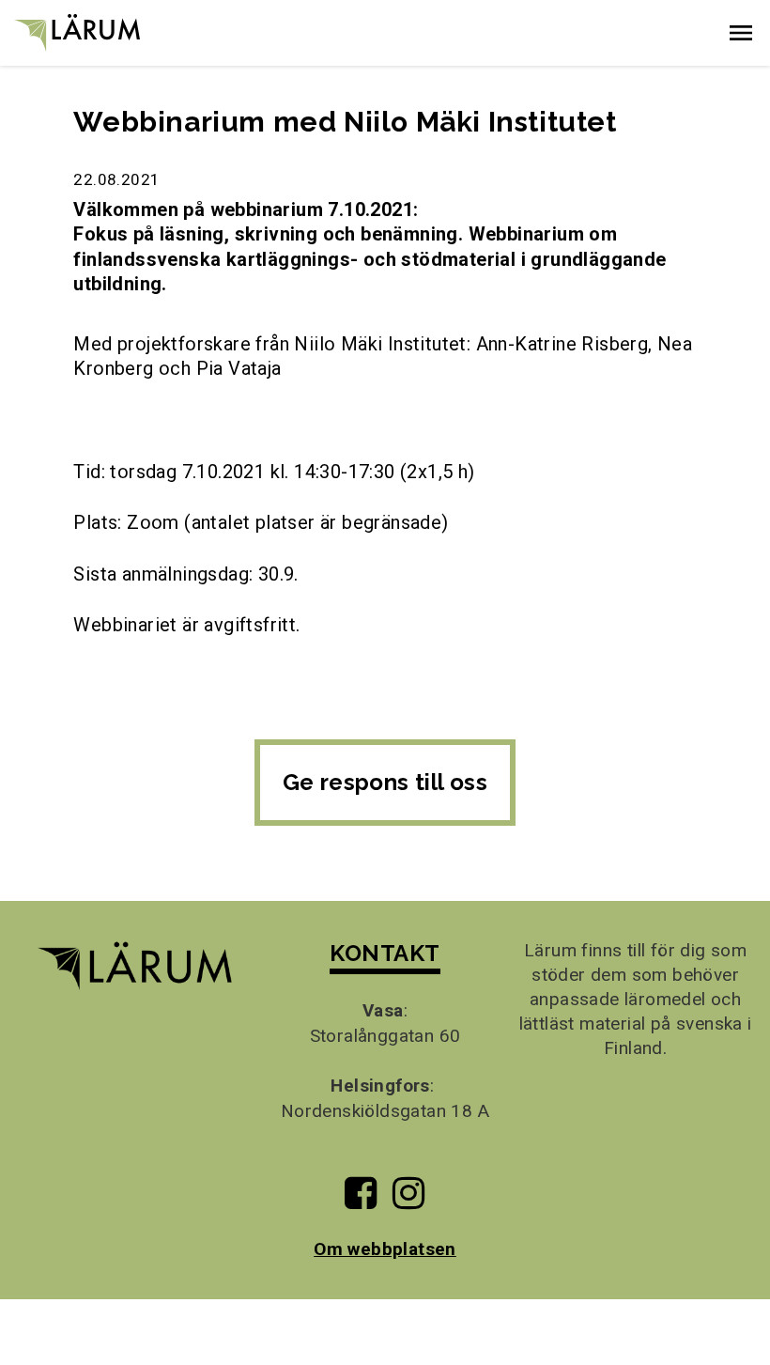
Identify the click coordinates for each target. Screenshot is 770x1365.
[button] (741, 33)
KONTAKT (384, 953)
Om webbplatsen (385, 1249)
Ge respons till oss (385, 782)
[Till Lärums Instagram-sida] (408, 1200)
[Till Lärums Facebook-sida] (361, 1200)
